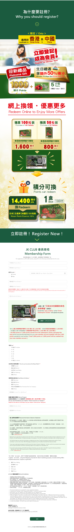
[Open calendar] (64, 273)
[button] (46, 320)
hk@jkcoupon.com (18, 434)
